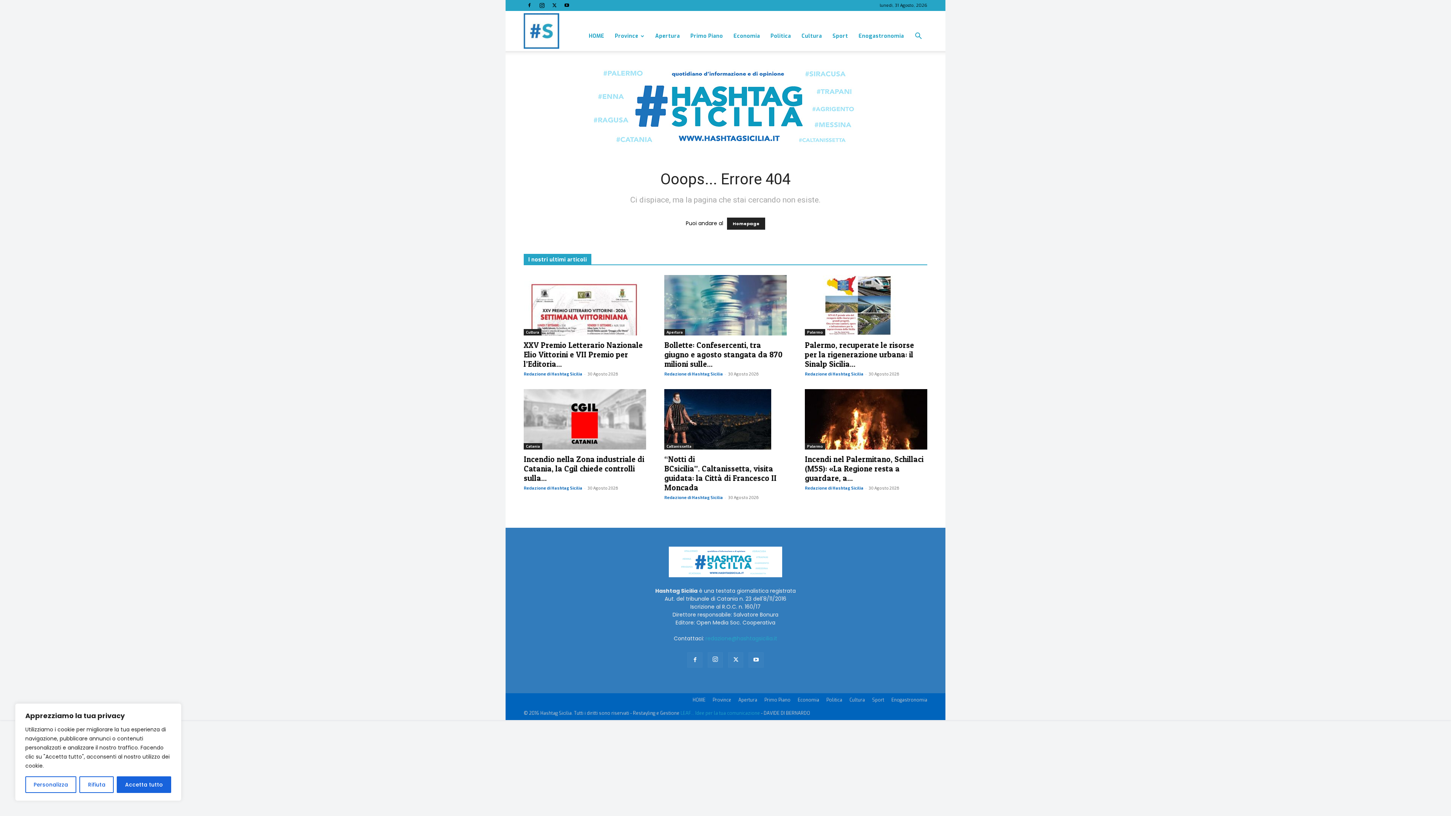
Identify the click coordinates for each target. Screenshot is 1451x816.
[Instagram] (542, 5)
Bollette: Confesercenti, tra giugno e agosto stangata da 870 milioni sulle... (723, 354)
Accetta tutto (144, 784)
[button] (918, 36)
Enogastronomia (881, 36)
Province (626, 36)
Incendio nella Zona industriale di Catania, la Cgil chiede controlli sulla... (584, 468)
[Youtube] (566, 5)
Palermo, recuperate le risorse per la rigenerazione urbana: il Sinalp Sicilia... (859, 354)
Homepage (746, 224)
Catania (533, 446)
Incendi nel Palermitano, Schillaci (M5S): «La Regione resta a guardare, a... (864, 468)
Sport (840, 36)
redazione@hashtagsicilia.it (741, 638)
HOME (596, 36)
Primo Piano (706, 36)
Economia (746, 36)
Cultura (811, 36)
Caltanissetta (679, 446)
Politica (780, 36)
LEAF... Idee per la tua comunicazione (720, 713)
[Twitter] (554, 5)
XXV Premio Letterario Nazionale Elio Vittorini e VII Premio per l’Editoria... (583, 354)
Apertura (667, 36)
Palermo (815, 332)
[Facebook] (529, 5)
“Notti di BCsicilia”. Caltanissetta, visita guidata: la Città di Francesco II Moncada (720, 473)
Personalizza (51, 784)
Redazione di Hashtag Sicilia (553, 373)
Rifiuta (96, 784)
